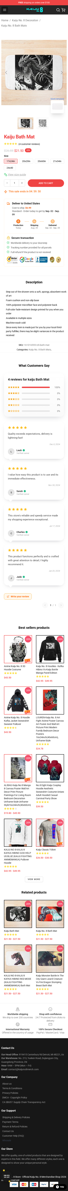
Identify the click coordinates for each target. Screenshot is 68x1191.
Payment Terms (10, 1122)
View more (34, 879)
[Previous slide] (6, 72)
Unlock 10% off (7, 1176)
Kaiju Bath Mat (11, 931)
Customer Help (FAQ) (13, 1135)
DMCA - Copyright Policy (14, 1097)
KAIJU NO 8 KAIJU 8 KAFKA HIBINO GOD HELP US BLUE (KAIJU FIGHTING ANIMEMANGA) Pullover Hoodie (18, 856)
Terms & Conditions (12, 1088)
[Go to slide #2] (43, 123)
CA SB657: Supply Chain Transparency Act (23, 1102)
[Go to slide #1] (25, 123)
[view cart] (63, 10)
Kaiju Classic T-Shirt (46, 849)
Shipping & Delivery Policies (16, 1117)
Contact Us (8, 1131)
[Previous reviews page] (45, 605)
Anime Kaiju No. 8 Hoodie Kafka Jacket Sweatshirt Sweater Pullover (17, 720)
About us (7, 1083)
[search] (58, 10)
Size (6, 156)
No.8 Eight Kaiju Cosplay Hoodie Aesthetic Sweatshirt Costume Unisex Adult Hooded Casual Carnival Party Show (50, 792)
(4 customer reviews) (29, 144)
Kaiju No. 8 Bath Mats (14, 25)
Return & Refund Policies (14, 1126)
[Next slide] (61, 72)
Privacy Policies (10, 1093)
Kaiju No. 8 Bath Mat (46, 931)
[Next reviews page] (61, 605)
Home (4, 20)
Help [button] (62, 1187)
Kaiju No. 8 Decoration (25, 20)
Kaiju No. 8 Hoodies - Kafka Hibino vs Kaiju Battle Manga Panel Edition (50, 669)
